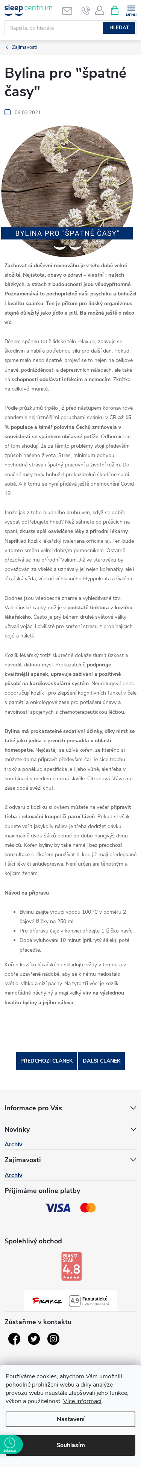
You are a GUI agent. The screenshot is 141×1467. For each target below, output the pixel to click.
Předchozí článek (46, 1060)
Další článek (101, 1060)
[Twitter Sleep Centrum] (34, 1339)
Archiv (13, 1145)
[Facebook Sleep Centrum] (14, 1339)
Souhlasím (70, 1445)
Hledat (119, 27)
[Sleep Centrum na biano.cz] (71, 1266)
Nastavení (71, 1419)
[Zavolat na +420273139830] (86, 10)
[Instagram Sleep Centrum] (53, 1339)
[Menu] (131, 10)
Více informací (82, 1401)
